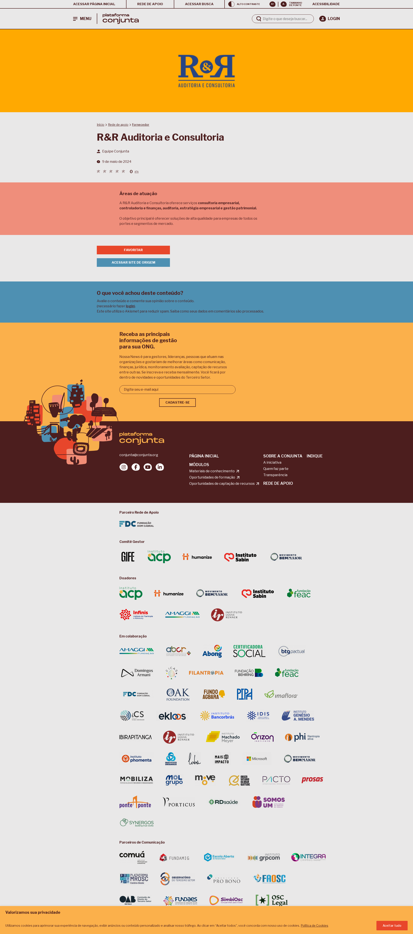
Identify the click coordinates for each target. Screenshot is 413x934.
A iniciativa (272, 462)
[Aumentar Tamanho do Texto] (272, 4)
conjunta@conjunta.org (138, 455)
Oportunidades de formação (212, 477)
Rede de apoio (150, 4)
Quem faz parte (275, 469)
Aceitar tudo (392, 925)
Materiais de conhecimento (212, 471)
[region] (206, 920)
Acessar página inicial (94, 4)
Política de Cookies (314, 925)
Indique (315, 456)
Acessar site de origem (133, 262)
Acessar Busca (199, 4)
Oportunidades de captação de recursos (222, 484)
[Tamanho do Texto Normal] (283, 4)
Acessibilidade (326, 4)
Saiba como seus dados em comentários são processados (216, 311)
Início (100, 124)
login (130, 306)
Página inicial (204, 456)
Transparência (275, 475)
